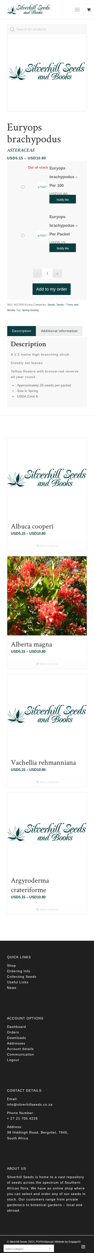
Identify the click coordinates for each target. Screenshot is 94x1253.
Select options (48, 545)
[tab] (21, 331)
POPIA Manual (44, 1241)
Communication (20, 1054)
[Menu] (77, 9)
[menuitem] (79, 9)
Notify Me (63, 200)
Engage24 (75, 1241)
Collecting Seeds (21, 977)
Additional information (59, 331)
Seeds (51, 304)
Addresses (16, 1043)
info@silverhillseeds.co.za (30, 1104)
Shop (11, 965)
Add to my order (51, 289)
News (11, 988)
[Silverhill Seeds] (39, 9)
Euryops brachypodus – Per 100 (63, 177)
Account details (20, 1049)
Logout (13, 1060)
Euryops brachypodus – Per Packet (63, 225)
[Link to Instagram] (83, 1248)
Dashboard (16, 1027)
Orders (13, 1032)
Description (21, 331)
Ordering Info (18, 971)
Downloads (16, 1038)
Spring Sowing (30, 310)
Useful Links (17, 982)
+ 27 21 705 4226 (22, 1118)
